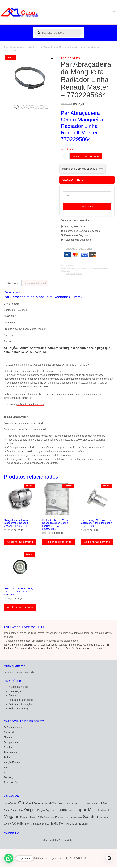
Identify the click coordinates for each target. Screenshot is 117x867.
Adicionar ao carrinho (86, 156)
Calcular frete (72, 180)
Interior (7, 767)
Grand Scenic (10, 810)
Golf (104, 803)
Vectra (78, 824)
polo (52, 817)
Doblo (44, 803)
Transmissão (11, 782)
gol (100, 803)
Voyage (85, 824)
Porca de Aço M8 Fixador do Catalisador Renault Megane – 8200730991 (96, 523)
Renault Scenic (76, 817)
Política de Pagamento (21, 700)
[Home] (5, 47)
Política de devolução (20, 704)
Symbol (45, 823)
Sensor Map (75, 644)
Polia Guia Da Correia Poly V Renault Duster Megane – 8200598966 (19, 591)
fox (95, 803)
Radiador (9, 648)
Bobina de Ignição (35, 644)
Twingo (64, 823)
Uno (72, 823)
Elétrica (8, 737)
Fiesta (69, 804)
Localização (15, 691)
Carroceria (9, 732)
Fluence (88, 803)
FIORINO (76, 803)
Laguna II (71, 810)
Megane (79, 274)
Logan (81, 809)
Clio (67, 274)
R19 (64, 817)
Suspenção (10, 777)
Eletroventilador (23, 648)
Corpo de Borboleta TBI (96, 644)
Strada (37, 823)
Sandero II (104, 817)
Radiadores (70, 58)
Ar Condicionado (13, 727)
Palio (39, 817)
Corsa (37, 803)
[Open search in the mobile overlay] (58, 32)
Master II (105, 810)
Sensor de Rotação (56, 644)
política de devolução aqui (30, 404)
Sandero (91, 816)
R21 (69, 817)
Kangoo (30, 810)
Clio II (29, 803)
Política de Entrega (19, 708)
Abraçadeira (75, 268)
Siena (28, 823)
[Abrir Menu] (114, 12)
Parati (46, 817)
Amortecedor (82, 648)
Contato (13, 695)
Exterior (8, 747)
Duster (53, 803)
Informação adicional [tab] (35, 283)
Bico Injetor (18, 644)
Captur (13, 803)
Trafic (54, 823)
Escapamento (96, 268)
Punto (58, 817)
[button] (52, 58)
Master (72, 274)
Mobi (33, 817)
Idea (20, 810)
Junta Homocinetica (43, 648)
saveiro (8, 823)
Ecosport (62, 804)
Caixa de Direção (65, 648)
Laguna (60, 810)
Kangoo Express (45, 810)
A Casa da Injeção (18, 687)
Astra (6, 803)
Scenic (18, 823)
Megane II (25, 817)
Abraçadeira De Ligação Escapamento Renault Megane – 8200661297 (17, 523)
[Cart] (109, 858)
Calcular (87, 206)
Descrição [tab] (12, 283)
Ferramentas (10, 752)
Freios (7, 757)
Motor (105, 268)
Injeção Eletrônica (13, 762)
